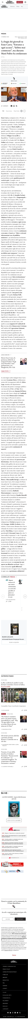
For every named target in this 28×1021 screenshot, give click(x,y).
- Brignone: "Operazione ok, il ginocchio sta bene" (13, 833)
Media (3, 34)
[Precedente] (3, 596)
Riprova (14, 955)
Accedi (8, 919)
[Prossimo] (25, 596)
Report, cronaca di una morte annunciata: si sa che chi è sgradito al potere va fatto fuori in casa (12, 588)
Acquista (14, 642)
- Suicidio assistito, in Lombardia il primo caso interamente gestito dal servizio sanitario (12, 840)
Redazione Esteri (6, 729)
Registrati (20, 919)
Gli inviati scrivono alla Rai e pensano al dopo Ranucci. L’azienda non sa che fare (10, 738)
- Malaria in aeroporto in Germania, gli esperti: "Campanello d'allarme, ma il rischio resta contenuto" (12, 843)
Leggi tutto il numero (14, 820)
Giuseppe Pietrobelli (7, 766)
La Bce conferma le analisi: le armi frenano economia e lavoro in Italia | (13, 685)
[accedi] (25, 2)
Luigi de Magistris (10, 599)
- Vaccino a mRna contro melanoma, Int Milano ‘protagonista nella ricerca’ (12, 854)
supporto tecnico (8, 950)
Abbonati (19, 2)
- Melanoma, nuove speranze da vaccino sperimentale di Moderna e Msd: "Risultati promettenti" (13, 850)
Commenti (5, 106)
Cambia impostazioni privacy (10, 971)
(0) (10, 601)
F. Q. (2, 57)
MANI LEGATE (7, 637)
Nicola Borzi (5, 710)
